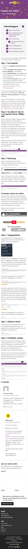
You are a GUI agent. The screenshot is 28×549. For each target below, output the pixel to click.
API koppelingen (11, 13)
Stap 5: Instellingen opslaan (16, 51)
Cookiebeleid (18, 539)
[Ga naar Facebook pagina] (8, 547)
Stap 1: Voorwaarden (14, 30)
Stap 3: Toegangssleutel (15, 45)
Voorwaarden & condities (13, 537)
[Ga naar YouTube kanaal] (17, 547)
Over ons (3, 529)
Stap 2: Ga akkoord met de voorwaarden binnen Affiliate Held (16, 34)
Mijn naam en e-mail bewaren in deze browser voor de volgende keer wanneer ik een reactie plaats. (15, 498)
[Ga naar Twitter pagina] (15, 547)
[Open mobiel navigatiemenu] (2, 2)
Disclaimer (14, 541)
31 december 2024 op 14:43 (10, 395)
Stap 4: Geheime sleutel (15, 48)
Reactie (3, 471)
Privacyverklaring (9, 539)
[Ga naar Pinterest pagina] (13, 547)
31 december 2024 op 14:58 (12, 422)
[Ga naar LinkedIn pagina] (11, 547)
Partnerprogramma (6, 525)
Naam (3, 490)
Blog (2, 527)
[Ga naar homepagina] (14, 2)
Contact (3, 531)
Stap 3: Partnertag (14, 39)
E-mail (17, 490)
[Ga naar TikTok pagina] (19, 547)
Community (4, 523)
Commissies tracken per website (17, 42)
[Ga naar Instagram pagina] (10, 547)
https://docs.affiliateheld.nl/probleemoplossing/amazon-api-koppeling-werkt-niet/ (15, 438)
